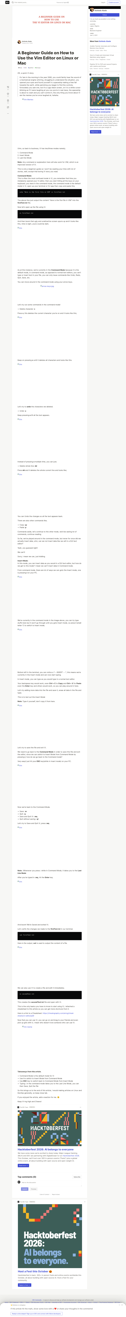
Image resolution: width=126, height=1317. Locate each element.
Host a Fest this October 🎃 (35, 1271)
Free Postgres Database (106, 1302)
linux (20, 68)
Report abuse (56, 1194)
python (30, 68)
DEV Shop (117, 1302)
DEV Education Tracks (37, 1302)
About (90, 1302)
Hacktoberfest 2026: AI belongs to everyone (46, 1149)
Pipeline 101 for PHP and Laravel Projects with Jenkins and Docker (103, 66)
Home (6, 1302)
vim (25, 68)
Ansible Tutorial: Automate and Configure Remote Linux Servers (103, 48)
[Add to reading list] (8, 101)
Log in (103, 2)
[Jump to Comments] (8, 94)
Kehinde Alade (27, 41)
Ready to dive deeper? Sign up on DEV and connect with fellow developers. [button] (36, 1314)
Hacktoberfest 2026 (71, 1156)
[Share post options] (8, 113)
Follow (105, 15)
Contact (95, 1302)
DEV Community (36, 1300)
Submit (24, 1189)
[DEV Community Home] (7, 2)
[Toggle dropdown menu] (80, 1107)
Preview (33, 1189)
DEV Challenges (14, 1302)
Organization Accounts (70, 1302)
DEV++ (22, 1302)
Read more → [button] (23, 1165)
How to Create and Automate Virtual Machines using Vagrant (102, 57)
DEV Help (47, 1302)
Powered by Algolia (62, 2)
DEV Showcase (82, 1302)
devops (37, 68)
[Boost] (8, 107)
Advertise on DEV (57, 1302)
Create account (114, 2)
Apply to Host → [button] (24, 1285)
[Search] (12, 2)
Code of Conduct (44, 1194)
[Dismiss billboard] (122, 1305)
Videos (27, 1302)
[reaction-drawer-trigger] (8, 88)
